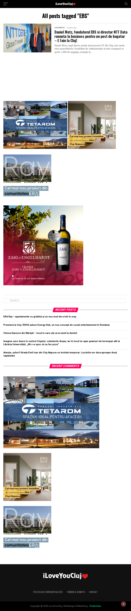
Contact (93, 592)
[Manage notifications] (123, 604)
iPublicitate (95, 606)
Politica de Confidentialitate (48, 592)
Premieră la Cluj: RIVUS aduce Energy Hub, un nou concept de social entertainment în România (56, 325)
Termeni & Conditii (76, 592)
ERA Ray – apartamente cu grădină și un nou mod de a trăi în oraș (39, 316)
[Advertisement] (65, 76)
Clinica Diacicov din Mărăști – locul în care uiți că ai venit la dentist (40, 333)
